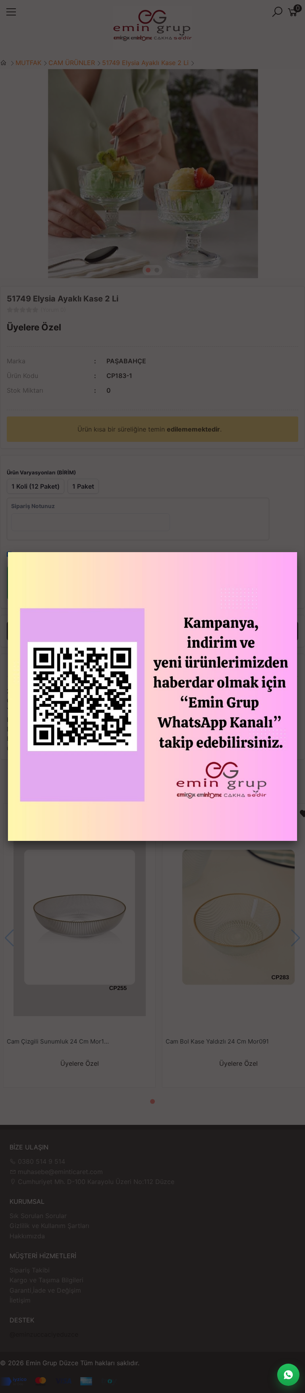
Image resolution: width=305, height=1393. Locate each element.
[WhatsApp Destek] (288, 1375)
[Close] (297, 552)
